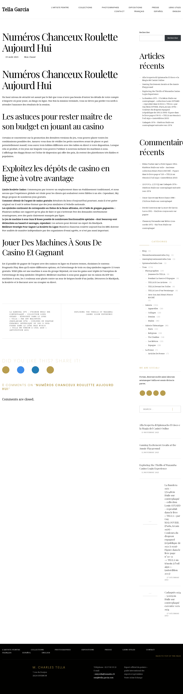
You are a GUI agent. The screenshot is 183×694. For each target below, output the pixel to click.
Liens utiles (175, 7)
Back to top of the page (168, 656)
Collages (152, 313)
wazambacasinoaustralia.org (155, 255)
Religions (152, 333)
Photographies (110, 7)
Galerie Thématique (154, 325)
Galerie (148, 305)
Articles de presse (156, 354)
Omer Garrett (148, 198)
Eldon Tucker (148, 164)
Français (139, 11)
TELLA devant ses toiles (159, 286)
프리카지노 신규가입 (150, 184)
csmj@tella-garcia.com (103, 678)
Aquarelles (153, 308)
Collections (85, 7)
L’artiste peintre (60, 7)
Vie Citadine (153, 337)
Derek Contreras (149, 208)
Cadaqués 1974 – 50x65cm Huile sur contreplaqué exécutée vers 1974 (161, 187)
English (177, 11)
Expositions (135, 7)
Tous (144, 267)
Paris (150, 329)
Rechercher (144, 32)
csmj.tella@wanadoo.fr (105, 674)
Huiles (151, 321)
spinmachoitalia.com (152, 263)
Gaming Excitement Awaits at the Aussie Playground (157, 446)
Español (158, 11)
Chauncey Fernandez (151, 221)
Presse (155, 7)
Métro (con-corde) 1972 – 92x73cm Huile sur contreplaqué (158, 224)
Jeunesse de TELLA (156, 274)
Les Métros (153, 341)
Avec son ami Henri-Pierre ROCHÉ (160, 296)
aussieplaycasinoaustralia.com (156, 259)
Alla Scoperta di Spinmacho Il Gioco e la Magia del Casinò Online (159, 426)
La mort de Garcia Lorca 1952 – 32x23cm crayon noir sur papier (159, 211)
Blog (144, 251)
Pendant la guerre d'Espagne (161, 278)
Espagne (152, 345)
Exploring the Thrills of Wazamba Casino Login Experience (93, 313)
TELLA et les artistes (157, 282)
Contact (119, 11)
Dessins (151, 317)
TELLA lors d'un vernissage (161, 290)
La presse (149, 350)
